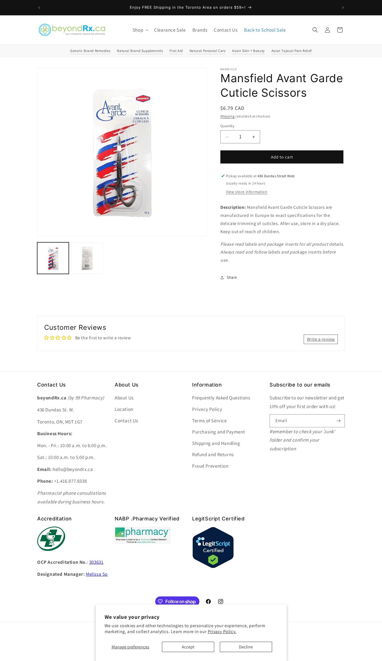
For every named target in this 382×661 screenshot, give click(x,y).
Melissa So (97, 574)
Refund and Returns (213, 454)
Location (124, 409)
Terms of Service (209, 421)
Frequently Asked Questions (221, 398)
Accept (188, 647)
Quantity (227, 126)
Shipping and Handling (216, 443)
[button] (140, 29)
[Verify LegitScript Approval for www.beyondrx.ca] (213, 567)
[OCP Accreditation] (51, 554)
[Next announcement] (343, 7)
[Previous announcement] (39, 7)
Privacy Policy (207, 409)
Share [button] (232, 277)
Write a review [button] (321, 339)
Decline (246, 647)
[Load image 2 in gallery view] (87, 258)
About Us (124, 398)
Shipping (227, 116)
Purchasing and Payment (218, 432)
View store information (246, 191)
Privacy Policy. (222, 631)
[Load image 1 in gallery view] (53, 258)
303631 (96, 562)
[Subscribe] (338, 420)
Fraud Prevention (210, 466)
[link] (143, 542)
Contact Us (126, 421)
